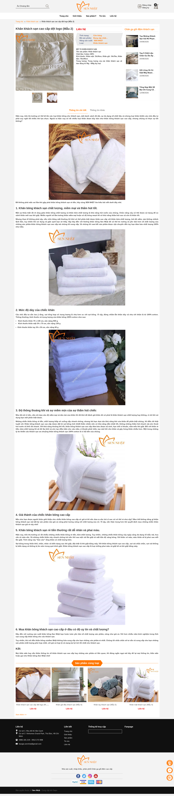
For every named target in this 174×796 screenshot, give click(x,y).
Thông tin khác (97, 110)
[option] (37, 98)
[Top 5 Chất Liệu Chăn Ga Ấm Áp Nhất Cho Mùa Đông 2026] (132, 58)
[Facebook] (78, 776)
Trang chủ (68, 731)
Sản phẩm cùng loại (87, 663)
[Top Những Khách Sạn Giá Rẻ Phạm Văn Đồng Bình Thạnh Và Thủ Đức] (132, 41)
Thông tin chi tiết (77, 110)
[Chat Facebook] (170, 770)
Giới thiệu (68, 734)
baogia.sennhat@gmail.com (30, 744)
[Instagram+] (90, 776)
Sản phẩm (68, 738)
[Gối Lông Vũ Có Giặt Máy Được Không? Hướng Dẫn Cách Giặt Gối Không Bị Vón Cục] (132, 75)
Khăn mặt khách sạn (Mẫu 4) (141, 705)
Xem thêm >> (21, 715)
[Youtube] (96, 776)
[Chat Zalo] (170, 778)
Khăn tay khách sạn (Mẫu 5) (105, 705)
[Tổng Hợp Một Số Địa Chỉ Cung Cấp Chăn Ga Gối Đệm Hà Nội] (132, 92)
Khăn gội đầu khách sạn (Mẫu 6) (69, 705)
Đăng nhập (146, 5)
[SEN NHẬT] (87, 6)
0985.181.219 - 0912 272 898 (31, 740)
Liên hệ (67, 744)
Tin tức (67, 741)
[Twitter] (84, 776)
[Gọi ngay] (170, 763)
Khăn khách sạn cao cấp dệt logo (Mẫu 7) (33, 705)
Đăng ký (145, 8)
